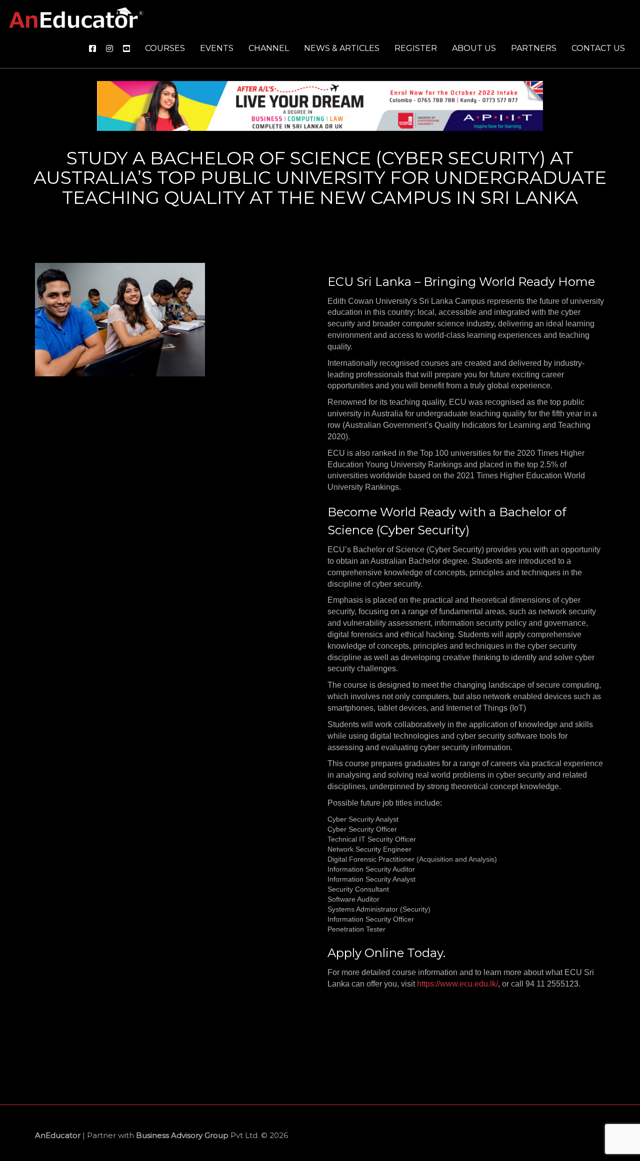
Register (415, 48)
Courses (165, 48)
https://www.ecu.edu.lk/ (457, 984)
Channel (268, 48)
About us (474, 48)
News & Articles (342, 48)
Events (217, 48)
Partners (533, 48)
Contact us (598, 48)
